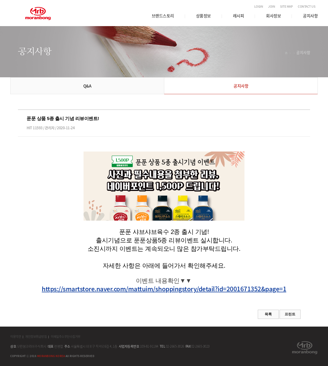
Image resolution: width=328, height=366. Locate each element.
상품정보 (203, 16)
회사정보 (273, 16)
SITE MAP (286, 6)
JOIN (271, 6)
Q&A (87, 86)
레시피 (238, 16)
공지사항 (310, 16)
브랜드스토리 (163, 16)
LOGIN (258, 6)
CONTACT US (306, 6)
